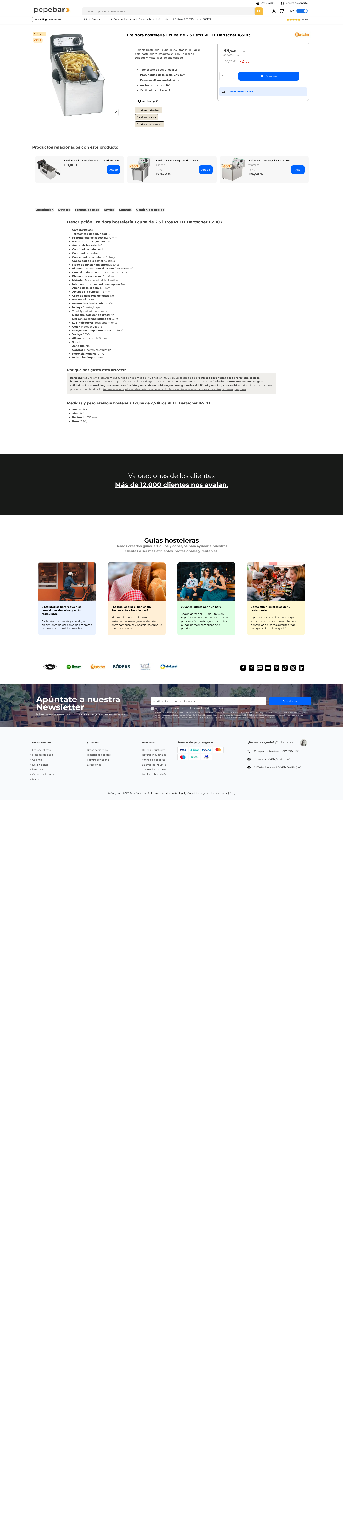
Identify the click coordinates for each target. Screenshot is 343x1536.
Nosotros (37, 769)
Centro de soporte (296, 2)
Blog (232, 793)
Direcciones (94, 764)
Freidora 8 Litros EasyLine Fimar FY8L (269, 160)
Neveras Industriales (154, 754)
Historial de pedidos (99, 754)
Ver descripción (150, 101)
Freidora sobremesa (149, 124)
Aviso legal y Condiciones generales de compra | (200, 793)
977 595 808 (268, 2)
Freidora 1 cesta (146, 117)
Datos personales (97, 749)
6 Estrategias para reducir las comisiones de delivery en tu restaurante (61, 610)
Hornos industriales (153, 749)
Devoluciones (40, 764)
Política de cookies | (160, 793)
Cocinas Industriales (154, 769)
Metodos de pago (42, 754)
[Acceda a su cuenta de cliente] (274, 11)
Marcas (36, 779)
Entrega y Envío (41, 749)
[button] (297, 20)
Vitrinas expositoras (153, 759)
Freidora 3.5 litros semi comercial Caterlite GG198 (91, 160)
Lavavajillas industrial (154, 764)
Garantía (37, 759)
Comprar (271, 76)
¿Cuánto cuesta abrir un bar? (201, 606)
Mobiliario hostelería (154, 774)
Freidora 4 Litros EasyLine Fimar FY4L (177, 160)
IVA (292, 11)
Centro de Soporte (43, 774)
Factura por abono (98, 759)
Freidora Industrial (148, 110)
